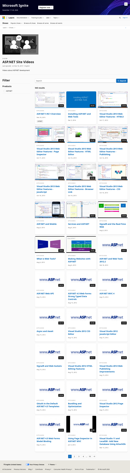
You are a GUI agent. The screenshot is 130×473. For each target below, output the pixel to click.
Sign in (125, 18)
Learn (5, 28)
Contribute (39, 469)
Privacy (47, 469)
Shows (11, 28)
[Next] (94, 456)
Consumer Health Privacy (62, 469)
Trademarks (90, 469)
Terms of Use (79, 469)
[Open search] (120, 18)
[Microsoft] (3, 17)
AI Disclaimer (6, 469)
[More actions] (126, 27)
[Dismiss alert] (126, 4)
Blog (29, 469)
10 (90, 456)
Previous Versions (20, 469)
